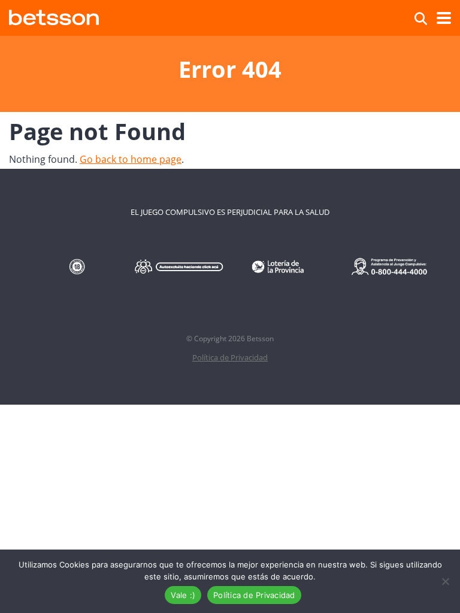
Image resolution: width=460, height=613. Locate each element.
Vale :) (183, 595)
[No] (445, 581)
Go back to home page (130, 159)
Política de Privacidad (230, 358)
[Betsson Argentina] (54, 16)
